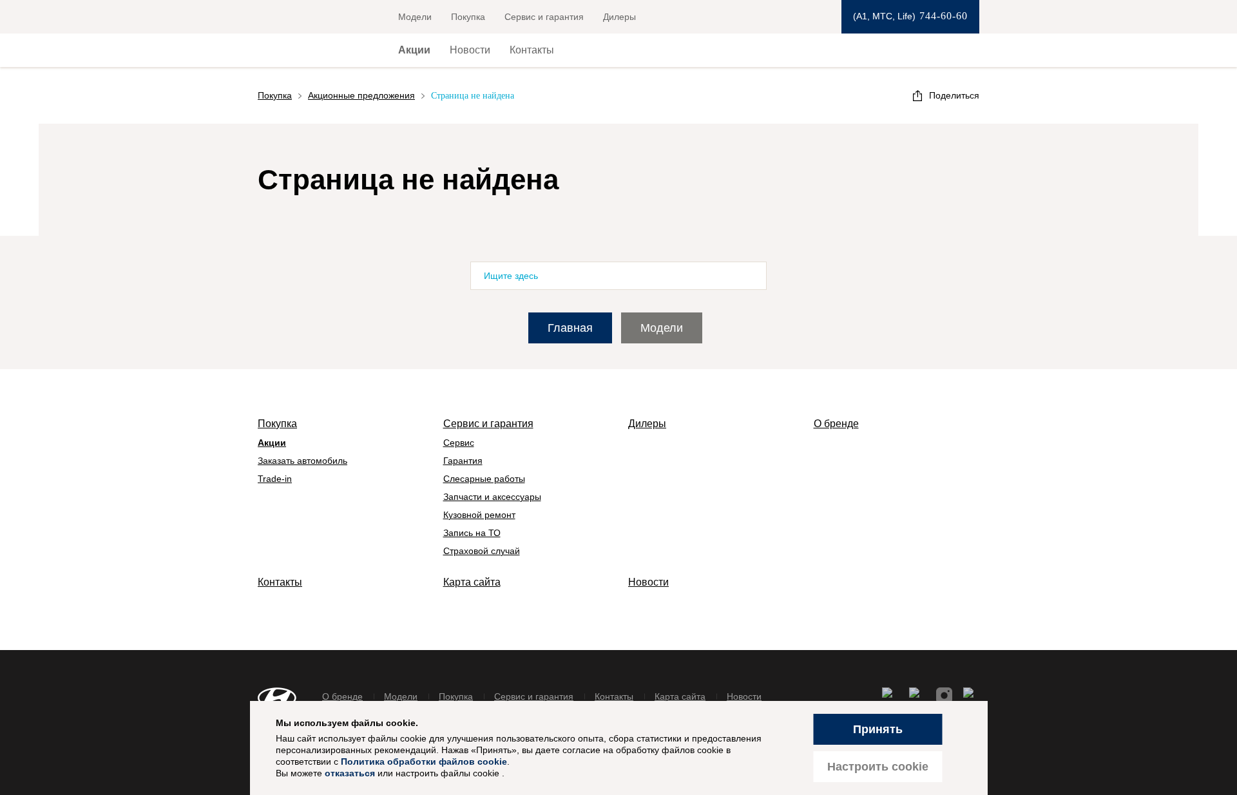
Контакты (532, 49)
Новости (470, 49)
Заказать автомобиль (302, 460)
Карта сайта (472, 582)
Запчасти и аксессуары (492, 497)
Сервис (458, 442)
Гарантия (463, 460)
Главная (570, 327)
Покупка (468, 17)
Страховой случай (481, 551)
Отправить (749, 276)
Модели (415, 17)
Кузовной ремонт (479, 515)
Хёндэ (306, 50)
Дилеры (619, 17)
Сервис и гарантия (544, 17)
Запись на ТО (472, 533)
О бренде (836, 423)
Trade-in (275, 479)
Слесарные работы (484, 479)
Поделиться (954, 95)
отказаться (350, 773)
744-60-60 (943, 15)
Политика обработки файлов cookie (424, 761)
